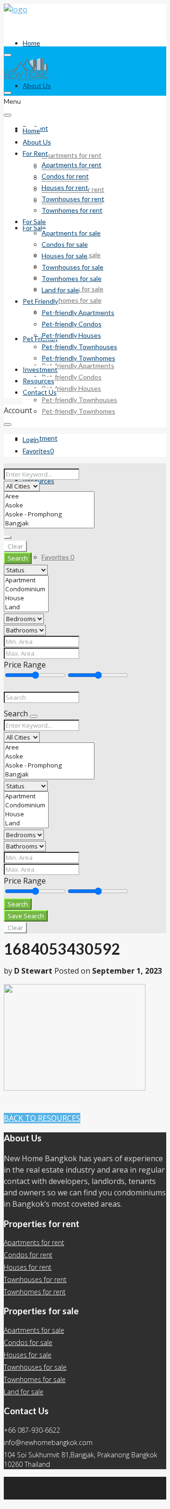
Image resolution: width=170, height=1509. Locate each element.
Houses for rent (65, 187)
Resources (38, 381)
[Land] (26, 607)
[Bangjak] (49, 523)
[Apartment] (26, 580)
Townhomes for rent (72, 210)
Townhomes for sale (72, 300)
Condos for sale (65, 244)
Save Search (26, 916)
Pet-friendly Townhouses (79, 400)
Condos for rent (65, 176)
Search (18, 558)
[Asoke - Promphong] (49, 514)
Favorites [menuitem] (58, 557)
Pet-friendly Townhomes (78, 411)
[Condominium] (26, 589)
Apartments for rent (72, 155)
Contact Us (40, 392)
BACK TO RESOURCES (42, 1118)
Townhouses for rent (73, 199)
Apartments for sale (71, 233)
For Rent (35, 153)
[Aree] (49, 496)
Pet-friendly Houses (71, 388)
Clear (15, 546)
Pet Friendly (40, 338)
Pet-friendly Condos (72, 377)
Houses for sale (64, 256)
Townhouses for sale (72, 267)
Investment (40, 438)
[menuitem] (31, 439)
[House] (26, 598)
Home (31, 43)
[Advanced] (7, 537)
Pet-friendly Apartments (78, 365)
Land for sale (60, 290)
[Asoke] (49, 505)
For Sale (34, 221)
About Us (37, 85)
